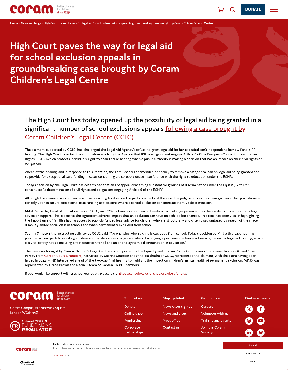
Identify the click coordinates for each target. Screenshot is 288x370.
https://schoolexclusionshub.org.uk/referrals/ (152, 273)
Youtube (261, 321)
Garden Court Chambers (62, 255)
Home (14, 23)
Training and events (216, 320)
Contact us (171, 327)
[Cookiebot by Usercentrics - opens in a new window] (27, 363)
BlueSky (261, 333)
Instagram (249, 321)
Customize (251, 353)
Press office (171, 320)
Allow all (253, 345)
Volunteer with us (214, 313)
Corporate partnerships (133, 329)
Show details (59, 355)
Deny (252, 361)
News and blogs (31, 23)
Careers (207, 306)
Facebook (261, 309)
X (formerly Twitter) (249, 309)
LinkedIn (249, 333)
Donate (253, 9)
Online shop (133, 313)
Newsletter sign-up (177, 306)
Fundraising (133, 320)
